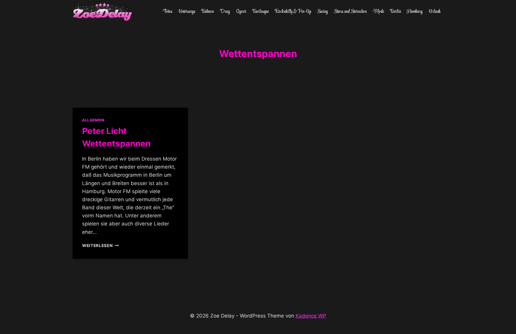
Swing (322, 12)
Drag (225, 12)
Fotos (167, 12)
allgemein (93, 120)
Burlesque (260, 12)
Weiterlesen (100, 245)
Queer (241, 12)
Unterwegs (187, 12)
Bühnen (207, 12)
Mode (378, 12)
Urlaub (434, 12)
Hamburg (415, 12)
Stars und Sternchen (350, 12)
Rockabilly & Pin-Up (293, 12)
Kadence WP (311, 316)
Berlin (395, 12)
